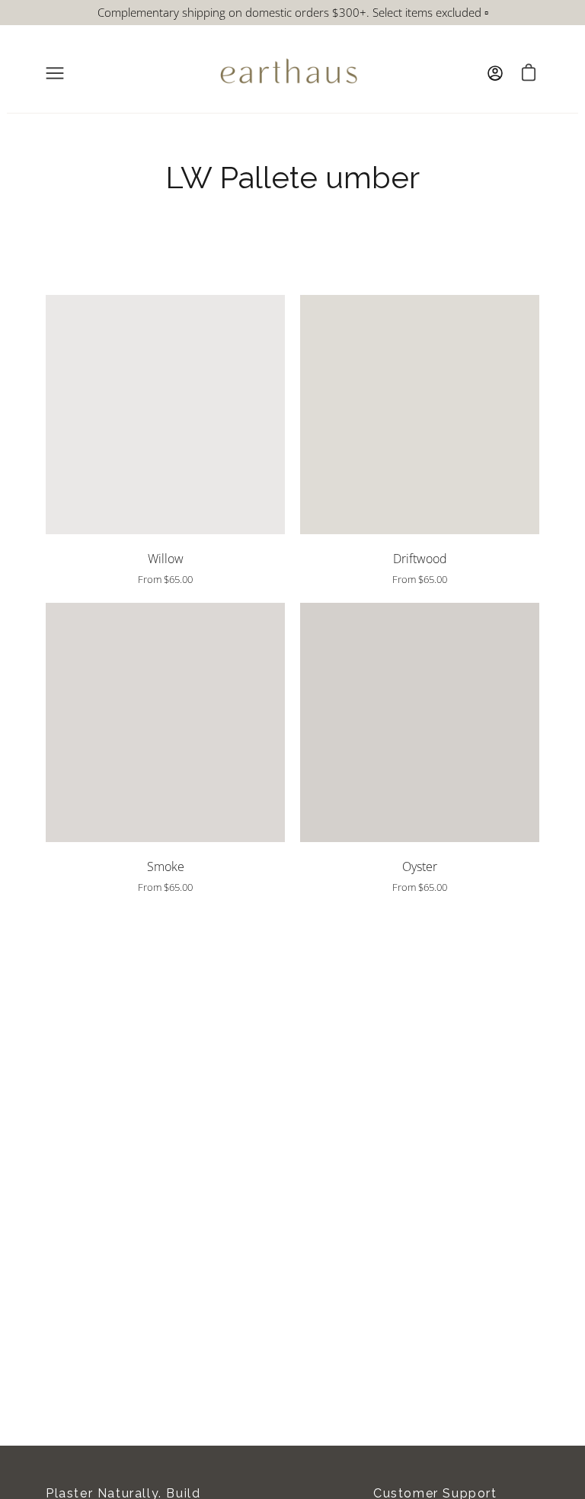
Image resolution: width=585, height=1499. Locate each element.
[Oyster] (419, 722)
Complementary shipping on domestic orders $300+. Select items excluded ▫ (293, 12)
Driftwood (420, 558)
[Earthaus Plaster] (288, 73)
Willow (166, 558)
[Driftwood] (419, 414)
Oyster (419, 866)
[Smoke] (165, 722)
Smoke (165, 866)
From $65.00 (165, 579)
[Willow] (165, 414)
